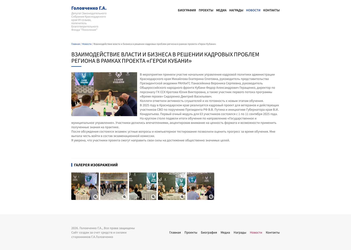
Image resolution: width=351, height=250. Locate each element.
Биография (187, 10)
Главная (175, 232)
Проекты (206, 10)
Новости (253, 10)
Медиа (221, 10)
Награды (236, 10)
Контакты (271, 10)
